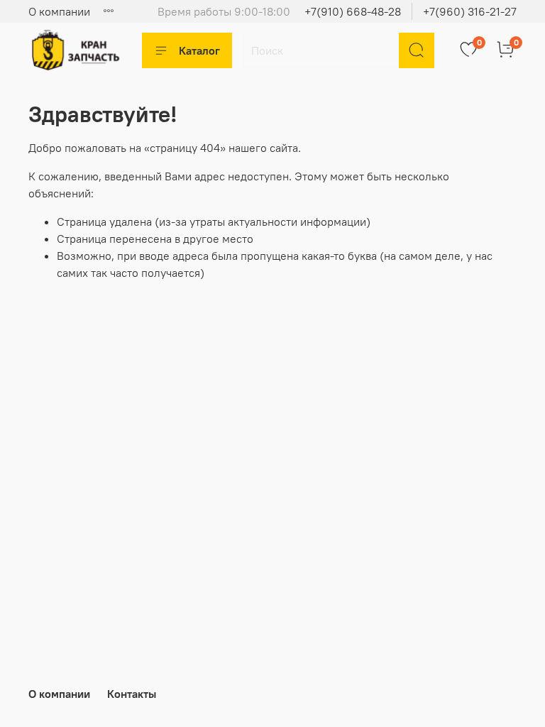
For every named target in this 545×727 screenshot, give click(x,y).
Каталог (199, 50)
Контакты (131, 694)
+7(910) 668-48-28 (352, 11)
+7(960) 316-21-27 (470, 11)
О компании (59, 11)
